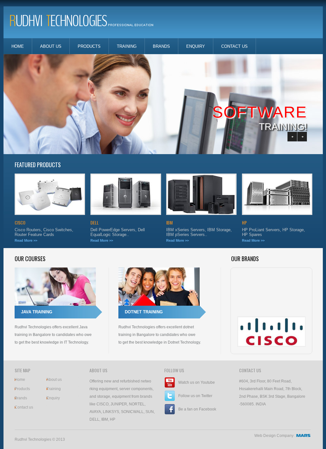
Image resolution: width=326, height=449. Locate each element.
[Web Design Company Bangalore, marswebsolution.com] (303, 435)
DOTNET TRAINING (144, 312)
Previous (292, 136)
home (17, 46)
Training (127, 46)
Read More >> (26, 240)
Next (302, 136)
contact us (234, 46)
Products (89, 46)
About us (54, 379)
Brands (161, 46)
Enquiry (53, 398)
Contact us (24, 407)
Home (20, 379)
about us (50, 46)
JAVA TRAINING (36, 312)
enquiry (195, 46)
